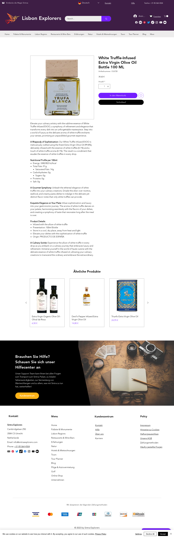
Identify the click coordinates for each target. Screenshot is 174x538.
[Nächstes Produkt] (147, 302)
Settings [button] (138, 534)
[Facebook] (136, 22)
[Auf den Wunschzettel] (141, 95)
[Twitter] (148, 22)
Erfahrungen (57, 442)
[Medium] (164, 22)
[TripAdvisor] (140, 22)
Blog (53, 463)
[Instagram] (156, 22)
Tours (53, 454)
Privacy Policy (100, 534)
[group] (87, 302)
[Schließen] (170, 534)
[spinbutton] (104, 86)
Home (54, 425)
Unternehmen (57, 480)
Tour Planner (57, 459)
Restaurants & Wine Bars (62, 438)
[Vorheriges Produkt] (26, 302)
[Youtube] (160, 22)
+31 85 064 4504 (156, 3)
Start (32, 46)
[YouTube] (33, 451)
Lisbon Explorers (41, 18)
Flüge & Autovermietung (62, 467)
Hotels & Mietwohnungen (63, 450)
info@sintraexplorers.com (25, 442)
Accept (163, 534)
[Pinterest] (144, 22)
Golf (53, 471)
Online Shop (57, 475)
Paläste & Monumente (61, 429)
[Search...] (106, 18)
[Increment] (108, 86)
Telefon (147, 3)
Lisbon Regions (58, 433)
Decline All (150, 534)
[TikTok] (152, 22)
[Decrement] (100, 86)
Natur (54, 446)
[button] (166, 16)
